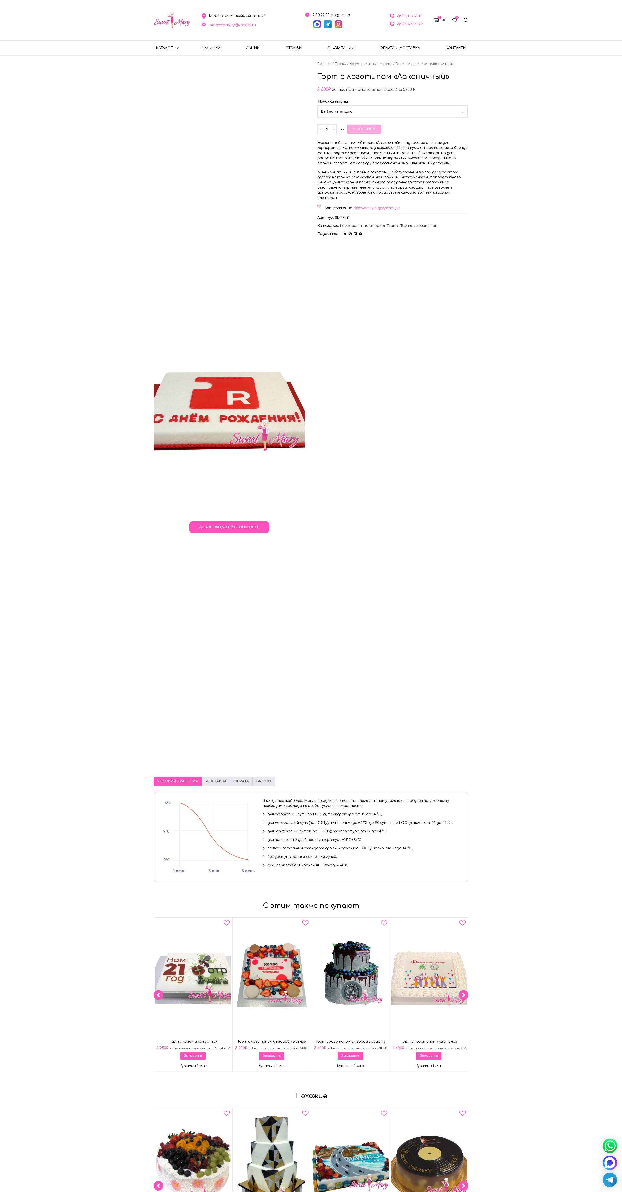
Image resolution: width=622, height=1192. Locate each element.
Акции (253, 48)
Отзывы (293, 48)
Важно (263, 781)
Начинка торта (333, 101)
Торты (340, 64)
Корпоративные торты (371, 64)
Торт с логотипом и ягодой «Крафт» (350, 1042)
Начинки (211, 48)
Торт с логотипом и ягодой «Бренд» (271, 1042)
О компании (341, 48)
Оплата (241, 781)
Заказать (193, 1056)
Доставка (216, 781)
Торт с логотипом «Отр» (193, 1042)
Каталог (164, 48)
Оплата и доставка (400, 48)
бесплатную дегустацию (377, 208)
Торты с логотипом (419, 226)
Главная (324, 64)
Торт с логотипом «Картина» (429, 1042)
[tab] (178, 781)
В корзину (364, 129)
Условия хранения (177, 781)
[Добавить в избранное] (227, 924)
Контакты (456, 48)
